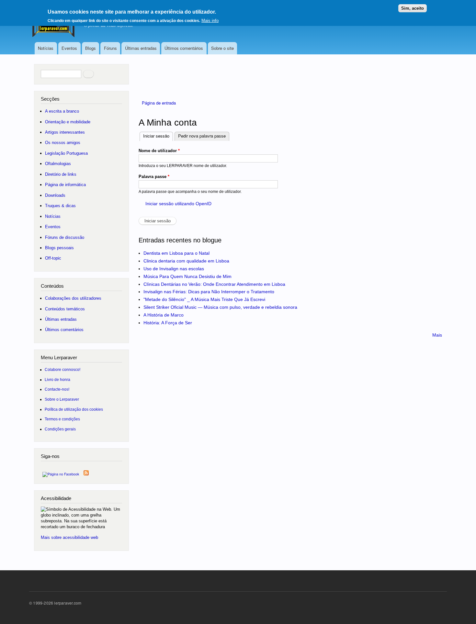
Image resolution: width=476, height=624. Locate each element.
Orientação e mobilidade (67, 121)
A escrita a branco (62, 111)
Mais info (210, 20)
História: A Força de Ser (167, 322)
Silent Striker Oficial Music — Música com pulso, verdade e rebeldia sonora (220, 307)
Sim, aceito (412, 8)
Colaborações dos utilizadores (73, 298)
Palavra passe (154, 176)
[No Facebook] (60, 472)
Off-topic (53, 258)
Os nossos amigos (62, 142)
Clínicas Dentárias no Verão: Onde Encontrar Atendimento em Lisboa (214, 284)
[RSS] (86, 471)
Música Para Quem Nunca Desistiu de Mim (187, 276)
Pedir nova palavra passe (202, 136)
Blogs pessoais (59, 247)
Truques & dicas (60, 205)
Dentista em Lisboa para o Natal (176, 253)
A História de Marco (163, 315)
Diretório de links (60, 174)
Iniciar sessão (158, 136)
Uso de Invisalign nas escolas (173, 268)
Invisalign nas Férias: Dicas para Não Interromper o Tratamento (208, 291)
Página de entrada (159, 103)
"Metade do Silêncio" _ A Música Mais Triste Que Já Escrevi (204, 299)
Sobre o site (222, 48)
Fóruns (110, 48)
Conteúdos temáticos (65, 308)
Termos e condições (62, 419)
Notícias (45, 48)
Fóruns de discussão (64, 237)
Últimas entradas (141, 48)
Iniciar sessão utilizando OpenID (178, 203)
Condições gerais (60, 429)
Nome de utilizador (159, 150)
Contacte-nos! (57, 389)
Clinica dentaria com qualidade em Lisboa (186, 260)
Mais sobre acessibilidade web (69, 537)
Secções (50, 99)
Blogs (90, 48)
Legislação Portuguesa (66, 153)
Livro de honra (57, 379)
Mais (437, 335)
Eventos (69, 48)
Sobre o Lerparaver (62, 399)
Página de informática (65, 184)
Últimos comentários (183, 48)
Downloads (55, 195)
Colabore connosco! (62, 369)
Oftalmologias (58, 163)
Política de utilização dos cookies (74, 409)
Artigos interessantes (65, 132)
